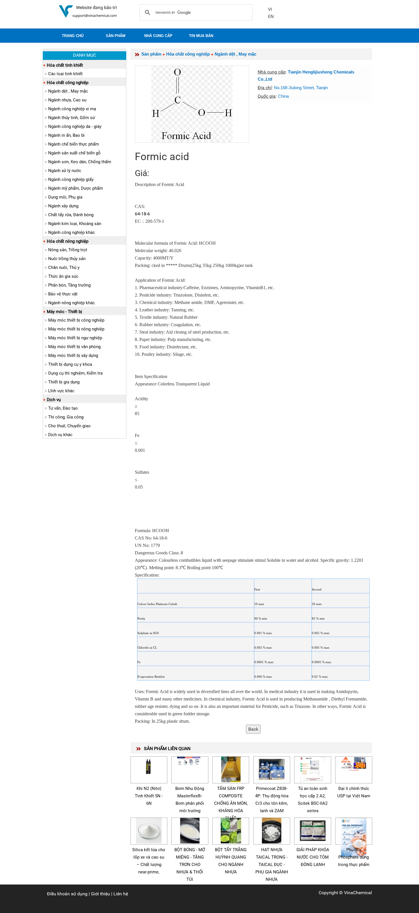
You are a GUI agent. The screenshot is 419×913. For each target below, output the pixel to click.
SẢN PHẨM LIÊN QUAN (167, 748)
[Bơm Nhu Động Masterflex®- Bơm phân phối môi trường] (190, 760)
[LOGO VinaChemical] (87, 11)
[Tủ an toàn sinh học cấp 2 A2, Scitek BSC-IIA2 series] (313, 768)
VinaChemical (358, 892)
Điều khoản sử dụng (67, 893)
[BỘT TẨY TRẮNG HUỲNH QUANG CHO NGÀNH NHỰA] (231, 829)
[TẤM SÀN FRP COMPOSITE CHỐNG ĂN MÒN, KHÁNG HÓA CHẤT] (231, 768)
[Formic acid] (192, 104)
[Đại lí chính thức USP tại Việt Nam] (354, 763)
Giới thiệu (100, 893)
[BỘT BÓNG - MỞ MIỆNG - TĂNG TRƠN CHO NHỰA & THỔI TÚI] (190, 829)
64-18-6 (142, 213)
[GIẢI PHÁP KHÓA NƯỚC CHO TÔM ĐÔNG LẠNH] (313, 829)
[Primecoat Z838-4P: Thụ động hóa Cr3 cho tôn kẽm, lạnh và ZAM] (271, 768)
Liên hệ (120, 893)
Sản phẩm (151, 54)
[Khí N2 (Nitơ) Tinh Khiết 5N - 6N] (149, 765)
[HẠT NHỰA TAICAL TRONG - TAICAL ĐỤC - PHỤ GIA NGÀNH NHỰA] (271, 829)
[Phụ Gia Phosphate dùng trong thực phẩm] (354, 837)
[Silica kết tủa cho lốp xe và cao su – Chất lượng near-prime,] (149, 829)
